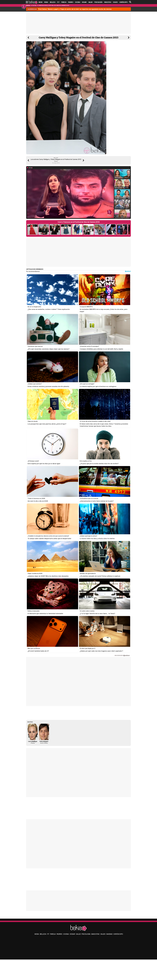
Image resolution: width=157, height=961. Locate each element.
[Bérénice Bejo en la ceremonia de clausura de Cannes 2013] (66, 229)
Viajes (102, 934)
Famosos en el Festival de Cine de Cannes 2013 (53, 5)
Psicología (86, 934)
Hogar (72, 934)
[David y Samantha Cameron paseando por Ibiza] (77, 229)
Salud (78, 934)
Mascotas (95, 934)
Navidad (109, 934)
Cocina (66, 934)
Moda (37, 934)
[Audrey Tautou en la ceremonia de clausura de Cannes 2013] (32, 229)
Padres (59, 934)
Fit (48, 934)
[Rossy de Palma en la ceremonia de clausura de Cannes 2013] (122, 229)
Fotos (34, 5)
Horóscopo (118, 934)
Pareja (53, 934)
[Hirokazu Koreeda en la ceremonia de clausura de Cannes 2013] (55, 229)
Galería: (79, 222)
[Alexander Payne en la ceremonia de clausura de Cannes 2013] (111, 229)
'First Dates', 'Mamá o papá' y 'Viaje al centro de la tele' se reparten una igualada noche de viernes (70, 9)
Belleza (43, 934)
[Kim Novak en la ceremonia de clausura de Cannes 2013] (99, 229)
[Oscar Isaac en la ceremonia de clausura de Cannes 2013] (43, 229)
